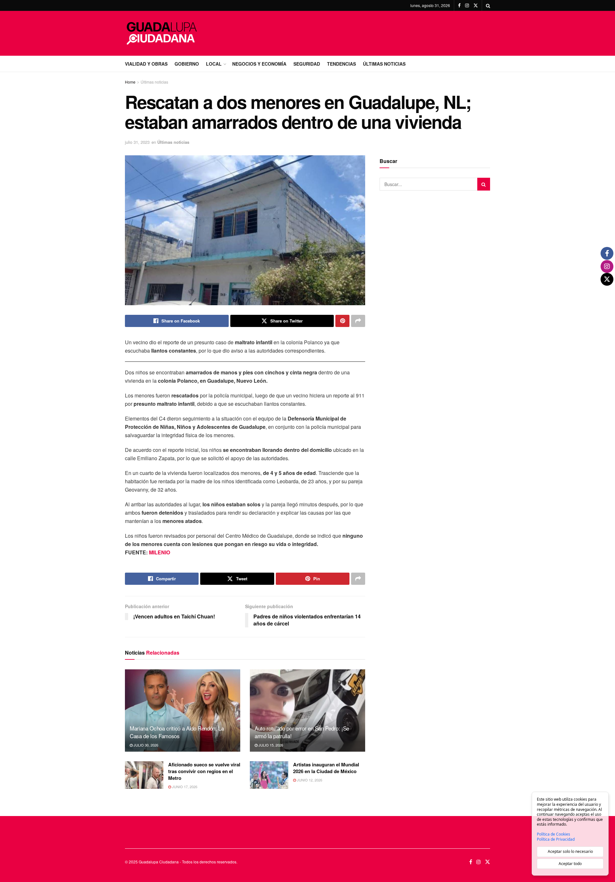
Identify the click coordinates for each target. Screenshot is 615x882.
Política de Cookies (553, 834)
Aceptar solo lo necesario (570, 851)
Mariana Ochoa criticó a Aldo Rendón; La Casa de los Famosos (177, 732)
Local (214, 64)
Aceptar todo (570, 863)
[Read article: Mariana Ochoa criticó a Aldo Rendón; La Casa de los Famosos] (182, 710)
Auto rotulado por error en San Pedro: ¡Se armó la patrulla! (302, 732)
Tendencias (341, 64)
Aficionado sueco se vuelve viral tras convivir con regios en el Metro (204, 771)
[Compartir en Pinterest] (342, 321)
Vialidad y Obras (146, 64)
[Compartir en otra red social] (358, 321)
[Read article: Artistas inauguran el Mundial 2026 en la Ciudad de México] (269, 775)
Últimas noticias (154, 82)
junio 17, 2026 (184, 786)
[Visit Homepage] (162, 33)
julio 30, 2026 (145, 744)
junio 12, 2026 (309, 779)
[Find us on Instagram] (467, 5)
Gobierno (187, 64)
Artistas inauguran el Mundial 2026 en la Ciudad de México (326, 768)
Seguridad (306, 64)
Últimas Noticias (384, 64)
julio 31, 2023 (137, 142)
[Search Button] (488, 5)
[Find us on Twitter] (475, 5)
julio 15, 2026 (270, 744)
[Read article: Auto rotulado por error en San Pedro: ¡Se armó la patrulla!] (307, 710)
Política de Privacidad (556, 839)
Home (130, 82)
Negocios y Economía (259, 64)
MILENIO (159, 552)
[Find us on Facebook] (459, 5)
